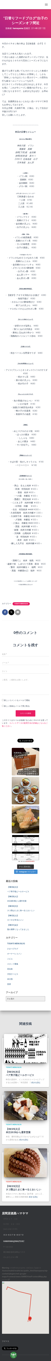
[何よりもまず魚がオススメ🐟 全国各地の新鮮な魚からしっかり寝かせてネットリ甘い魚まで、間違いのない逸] (25, 819)
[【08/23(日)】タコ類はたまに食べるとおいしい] (25, 1163)
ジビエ (10, 959)
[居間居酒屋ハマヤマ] (6, 4)
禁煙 (9, 984)
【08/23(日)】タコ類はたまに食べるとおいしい (23, 1187)
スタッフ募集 (12, 964)
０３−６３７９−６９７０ (13, 1235)
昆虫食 (10, 969)
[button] (30, 1319)
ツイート (5, 1341)
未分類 (10, 979)
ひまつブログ (12, 949)
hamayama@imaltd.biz (13, 1241)
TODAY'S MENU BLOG (21, 603)
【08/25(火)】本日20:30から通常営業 (18, 1130)
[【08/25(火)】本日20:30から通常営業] (25, 1105)
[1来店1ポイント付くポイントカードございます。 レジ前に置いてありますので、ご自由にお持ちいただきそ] (25, 761)
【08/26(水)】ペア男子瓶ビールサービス (20, 1073)
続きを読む (36, 1082)
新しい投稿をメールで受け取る (17, 706)
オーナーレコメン (14, 954)
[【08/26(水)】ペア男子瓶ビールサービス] (25, 1048)
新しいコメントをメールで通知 (17, 700)
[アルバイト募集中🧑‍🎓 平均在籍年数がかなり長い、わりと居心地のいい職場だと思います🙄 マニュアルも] (25, 848)
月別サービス (12, 974)
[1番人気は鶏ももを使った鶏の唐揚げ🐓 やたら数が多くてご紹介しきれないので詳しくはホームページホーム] (25, 790)
